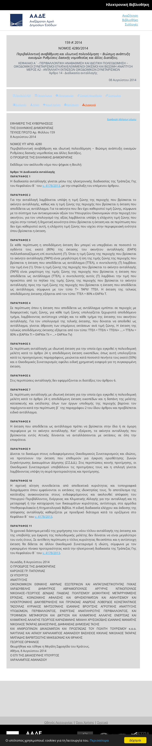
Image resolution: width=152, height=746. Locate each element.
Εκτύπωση (73, 104)
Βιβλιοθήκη (130, 20)
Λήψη (35, 104)
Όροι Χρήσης (85, 722)
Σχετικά (102, 722)
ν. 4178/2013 (51, 186)
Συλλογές (131, 24)
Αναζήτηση (130, 16)
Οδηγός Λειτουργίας (58, 722)
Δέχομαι (135, 740)
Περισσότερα (99, 740)
